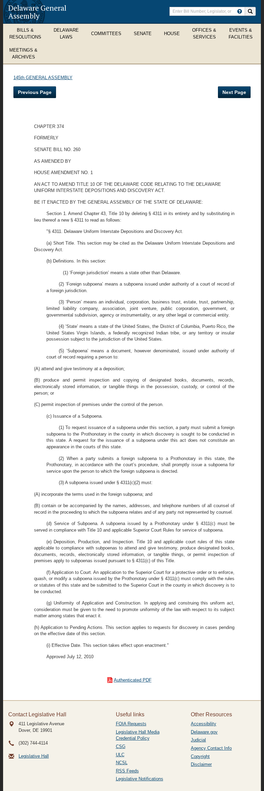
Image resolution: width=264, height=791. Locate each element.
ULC (120, 754)
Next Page (234, 92)
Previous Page (35, 92)
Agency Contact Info (211, 748)
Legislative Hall (34, 756)
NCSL (122, 762)
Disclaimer (201, 764)
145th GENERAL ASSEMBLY (43, 77)
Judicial (198, 739)
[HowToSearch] (239, 11)
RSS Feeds (127, 770)
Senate (143, 33)
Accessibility (203, 723)
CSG (120, 746)
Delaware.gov (204, 732)
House (172, 33)
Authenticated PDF (133, 680)
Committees (106, 33)
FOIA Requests (131, 723)
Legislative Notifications (139, 778)
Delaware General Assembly (37, 12)
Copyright (200, 756)
